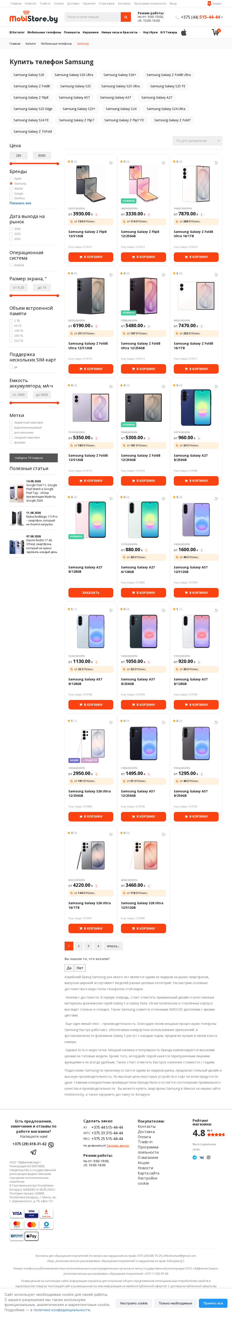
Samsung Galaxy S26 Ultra (74, 75)
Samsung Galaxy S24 (121, 109)
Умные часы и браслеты (119, 32)
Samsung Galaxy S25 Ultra (120, 86)
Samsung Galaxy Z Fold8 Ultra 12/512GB (88, 345)
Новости (30, 3)
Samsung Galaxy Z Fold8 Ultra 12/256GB (140, 345)
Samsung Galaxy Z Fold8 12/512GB (88, 457)
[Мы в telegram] (195, 1157)
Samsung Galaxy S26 (29, 75)
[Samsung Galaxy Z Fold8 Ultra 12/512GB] (91, 295)
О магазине (107, 3)
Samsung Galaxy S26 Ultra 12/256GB (89, 793)
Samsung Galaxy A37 (115, 97)
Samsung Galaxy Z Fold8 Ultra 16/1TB (193, 233)
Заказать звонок (118, 1145)
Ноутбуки (150, 32)
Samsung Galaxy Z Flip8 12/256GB (140, 233)
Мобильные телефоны (44, 32)
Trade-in (45, 3)
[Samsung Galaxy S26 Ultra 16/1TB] (91, 855)
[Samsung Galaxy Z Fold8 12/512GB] (91, 407)
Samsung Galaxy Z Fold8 (32, 86)
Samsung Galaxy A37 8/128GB (191, 681)
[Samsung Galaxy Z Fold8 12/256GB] (143, 407)
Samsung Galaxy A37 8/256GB (138, 681)
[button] (197, 141)
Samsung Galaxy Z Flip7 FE (124, 120)
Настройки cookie (147, 1181)
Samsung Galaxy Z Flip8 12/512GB (87, 233)
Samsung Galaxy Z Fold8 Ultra (169, 75)
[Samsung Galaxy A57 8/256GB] (196, 743)
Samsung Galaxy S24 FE (31, 120)
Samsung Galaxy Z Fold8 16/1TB (193, 345)
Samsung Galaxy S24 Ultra (166, 109)
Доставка (73, 3)
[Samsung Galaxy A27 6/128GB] (143, 519)
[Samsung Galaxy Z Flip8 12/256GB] (143, 183)
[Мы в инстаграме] (208, 1157)
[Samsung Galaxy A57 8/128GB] (91, 631)
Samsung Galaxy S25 (75, 86)
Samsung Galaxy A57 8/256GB (191, 793)
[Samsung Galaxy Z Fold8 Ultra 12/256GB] (143, 295)
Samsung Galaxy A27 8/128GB (85, 569)
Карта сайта (148, 1173)
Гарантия (89, 3)
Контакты (124, 3)
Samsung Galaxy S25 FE (167, 86)
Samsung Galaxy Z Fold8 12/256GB (140, 457)
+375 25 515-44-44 (107, 1138)
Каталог (18, 32)
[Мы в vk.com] (202, 1157)
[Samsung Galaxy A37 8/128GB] (196, 631)
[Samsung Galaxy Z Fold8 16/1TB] (196, 295)
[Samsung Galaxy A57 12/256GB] (143, 743)
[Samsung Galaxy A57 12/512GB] (196, 519)
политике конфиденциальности (62, 1310)
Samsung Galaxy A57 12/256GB (138, 793)
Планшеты (72, 32)
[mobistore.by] (34, 17)
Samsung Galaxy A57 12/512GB (191, 569)
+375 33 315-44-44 (107, 1132)
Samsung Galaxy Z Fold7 (172, 120)
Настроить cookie (133, 1303)
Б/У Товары (168, 32)
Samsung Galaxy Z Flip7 (76, 120)
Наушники (91, 32)
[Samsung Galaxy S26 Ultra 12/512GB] (143, 855)
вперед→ (113, 946)
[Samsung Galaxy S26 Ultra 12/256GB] (91, 743)
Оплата (59, 3)
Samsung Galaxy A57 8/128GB (85, 681)
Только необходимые (175, 1303)
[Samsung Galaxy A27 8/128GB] (91, 519)
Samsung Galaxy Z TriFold (33, 131)
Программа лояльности (150, 3)
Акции (217, 3)
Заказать (90, 592)
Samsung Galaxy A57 (74, 97)
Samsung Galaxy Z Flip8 (31, 97)
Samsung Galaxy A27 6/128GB (138, 569)
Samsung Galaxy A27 (156, 97)
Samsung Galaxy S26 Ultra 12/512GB (142, 905)
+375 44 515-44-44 (107, 1127)
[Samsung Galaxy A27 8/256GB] (196, 407)
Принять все (213, 1303)
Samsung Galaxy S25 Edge (33, 109)
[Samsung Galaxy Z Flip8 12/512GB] (91, 183)
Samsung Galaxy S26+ (120, 75)
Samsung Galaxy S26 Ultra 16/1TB (89, 905)
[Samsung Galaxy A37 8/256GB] (143, 631)
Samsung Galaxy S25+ (79, 109)
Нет (80, 967)
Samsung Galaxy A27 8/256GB (191, 457)
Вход (173, 3)
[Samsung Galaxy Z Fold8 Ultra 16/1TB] (196, 183)
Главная (16, 3)
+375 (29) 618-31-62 (29, 1143)
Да (69, 967)
